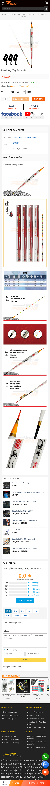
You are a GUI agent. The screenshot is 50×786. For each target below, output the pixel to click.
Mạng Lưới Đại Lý (8, 719)
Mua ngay (38, 99)
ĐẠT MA (16, 143)
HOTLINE (33, 107)
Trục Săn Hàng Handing (23, 694)
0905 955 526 (40, 747)
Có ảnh (25, 615)
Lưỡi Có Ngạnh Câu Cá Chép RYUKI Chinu (8, 695)
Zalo (11, 107)
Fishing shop (15, 14)
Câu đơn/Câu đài (28, 14)
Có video (16, 615)
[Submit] (46, 8)
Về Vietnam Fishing (9, 712)
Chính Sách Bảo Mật (35, 715)
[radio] (12, 92)
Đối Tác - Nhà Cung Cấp (11, 715)
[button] (3, 3)
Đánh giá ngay (25, 601)
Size (2, 92)
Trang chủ (5, 14)
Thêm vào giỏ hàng (20, 99)
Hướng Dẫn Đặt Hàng (35, 712)
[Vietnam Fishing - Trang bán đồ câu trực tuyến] (11, 3)
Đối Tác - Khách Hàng (10, 743)
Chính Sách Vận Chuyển (36, 719)
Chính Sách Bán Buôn (10, 739)
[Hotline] (45, 756)
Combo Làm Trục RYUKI (38, 695)
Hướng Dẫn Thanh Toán (36, 728)
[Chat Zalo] (45, 764)
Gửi (25, 660)
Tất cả (8, 611)
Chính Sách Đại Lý (9, 736)
